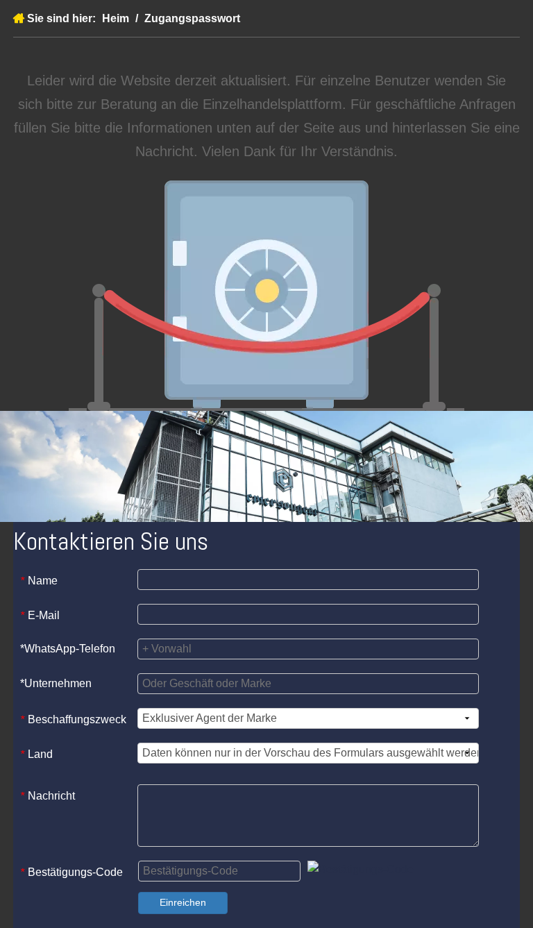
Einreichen (183, 902)
